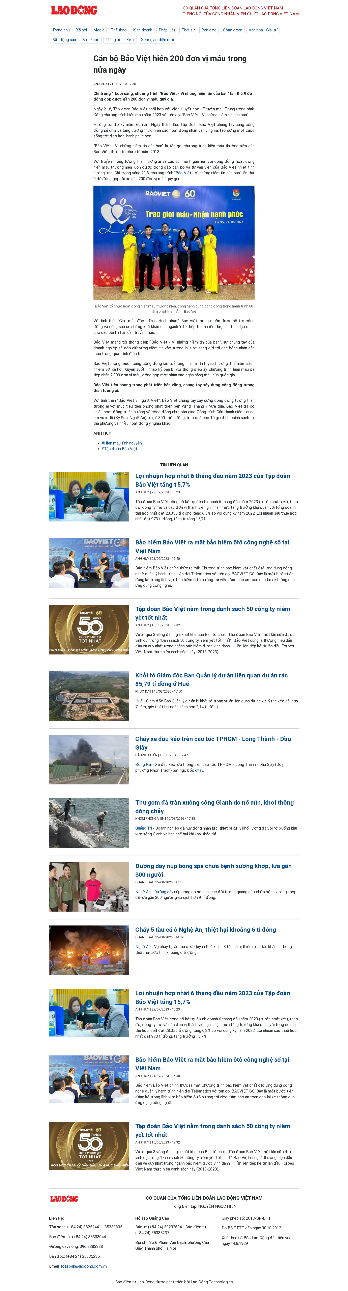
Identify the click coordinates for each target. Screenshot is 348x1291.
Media (98, 30)
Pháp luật (167, 30)
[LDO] (89, 497)
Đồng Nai (143, 764)
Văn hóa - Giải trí (263, 30)
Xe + (130, 39)
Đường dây (163, 891)
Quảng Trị (143, 828)
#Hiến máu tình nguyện (122, 443)
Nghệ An (143, 891)
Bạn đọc (209, 30)
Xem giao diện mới (157, 39)
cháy (199, 770)
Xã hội (81, 30)
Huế (139, 701)
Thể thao (119, 30)
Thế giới (113, 39)
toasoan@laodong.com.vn (84, 1266)
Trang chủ (61, 30)
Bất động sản (64, 39)
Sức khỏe (90, 39)
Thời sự (188, 30)
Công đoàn (232, 30)
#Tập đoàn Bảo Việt (119, 448)
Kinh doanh (142, 30)
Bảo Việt (183, 172)
